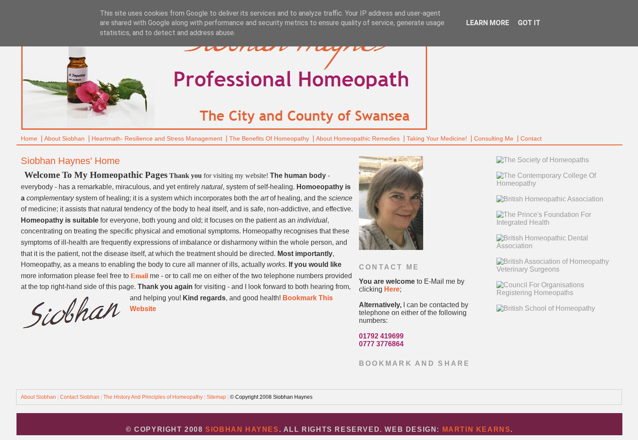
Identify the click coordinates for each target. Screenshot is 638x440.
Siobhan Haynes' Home (70, 160)
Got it (529, 23)
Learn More (487, 23)
